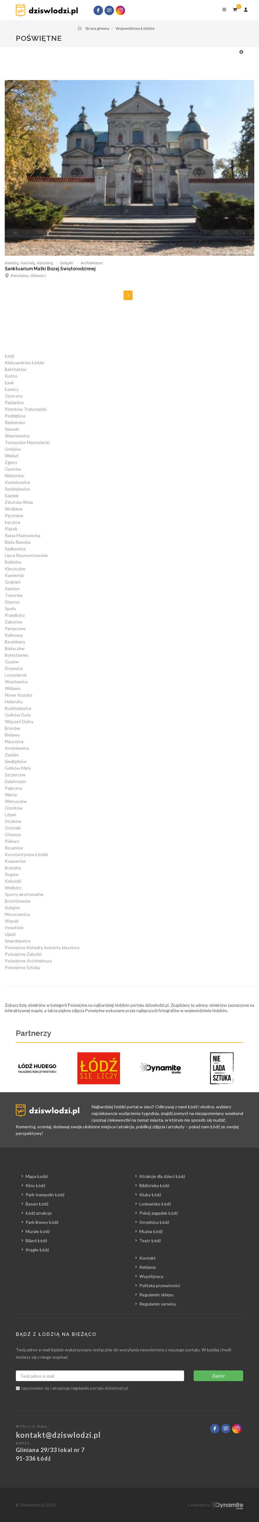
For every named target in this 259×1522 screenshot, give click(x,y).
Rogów (12, 874)
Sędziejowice (17, 489)
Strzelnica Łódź (154, 1222)
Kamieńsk (14, 575)
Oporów (13, 469)
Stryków (13, 821)
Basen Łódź (37, 1203)
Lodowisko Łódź (155, 1203)
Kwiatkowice (17, 482)
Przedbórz (15, 615)
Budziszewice (18, 708)
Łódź (9, 356)
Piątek (11, 528)
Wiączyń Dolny (19, 721)
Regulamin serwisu (157, 1303)
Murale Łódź (38, 1231)
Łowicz (11, 389)
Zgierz (11, 462)
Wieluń (12, 455)
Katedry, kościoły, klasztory (29, 262)
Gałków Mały (18, 768)
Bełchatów (16, 369)
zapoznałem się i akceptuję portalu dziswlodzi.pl (74, 1388)
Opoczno (14, 395)
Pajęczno (13, 788)
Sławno (12, 601)
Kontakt (147, 1258)
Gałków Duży (18, 714)
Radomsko (15, 422)
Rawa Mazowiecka (22, 535)
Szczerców (15, 774)
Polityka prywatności (159, 1285)
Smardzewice (18, 940)
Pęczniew (14, 515)
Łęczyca (12, 522)
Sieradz (12, 429)
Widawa (13, 688)
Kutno (11, 376)
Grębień (13, 582)
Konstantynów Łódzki (26, 854)
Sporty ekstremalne (24, 894)
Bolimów (13, 562)
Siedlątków (16, 761)
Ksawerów (15, 861)
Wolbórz (13, 887)
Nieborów (14, 475)
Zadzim (12, 754)
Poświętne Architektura (28, 960)
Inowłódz (14, 927)
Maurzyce (14, 741)
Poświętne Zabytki (23, 954)
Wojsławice (16, 681)
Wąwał (12, 921)
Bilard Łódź (36, 1240)
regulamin (80, 1388)
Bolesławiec (17, 655)
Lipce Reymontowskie (26, 555)
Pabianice (14, 402)
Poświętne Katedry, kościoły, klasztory (42, 947)
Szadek (12, 495)
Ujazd (10, 934)
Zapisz (218, 1375)
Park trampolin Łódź (45, 1194)
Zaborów (13, 621)
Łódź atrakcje (39, 1213)
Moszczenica (17, 914)
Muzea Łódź (151, 1231)
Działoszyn (15, 781)
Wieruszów (16, 801)
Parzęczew (15, 628)
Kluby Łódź (150, 1194)
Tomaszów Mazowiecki (27, 442)
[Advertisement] (126, 62)
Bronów (12, 728)
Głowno (13, 834)
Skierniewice (17, 435)
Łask (9, 382)
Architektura (92, 262)
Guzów (12, 661)
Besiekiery (15, 641)
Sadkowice (15, 548)
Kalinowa (14, 635)
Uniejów (13, 449)
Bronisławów (18, 901)
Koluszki (13, 881)
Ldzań (10, 814)
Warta (11, 794)
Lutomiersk (16, 675)
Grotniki (13, 827)
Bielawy (12, 734)
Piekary (12, 841)
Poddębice (15, 415)
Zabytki (67, 262)
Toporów (14, 595)
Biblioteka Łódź (154, 1185)
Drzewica (14, 668)
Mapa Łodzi (37, 1176)
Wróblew (14, 508)
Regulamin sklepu (156, 1294)
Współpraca (151, 1276)
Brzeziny (13, 867)
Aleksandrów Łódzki (24, 362)
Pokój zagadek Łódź (158, 1213)
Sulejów (12, 907)
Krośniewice (17, 748)
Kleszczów (15, 568)
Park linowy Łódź (42, 1222)
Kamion (12, 588)
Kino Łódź (35, 1185)
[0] (234, 8)
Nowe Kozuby (18, 695)
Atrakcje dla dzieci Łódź (162, 1176)
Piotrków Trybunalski (25, 409)
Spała (10, 608)
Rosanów (14, 847)
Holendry (14, 701)
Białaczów (15, 648)
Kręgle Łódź (37, 1249)
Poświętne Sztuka (22, 967)
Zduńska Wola (19, 502)
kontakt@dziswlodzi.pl (58, 1434)
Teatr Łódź (150, 1240)
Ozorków (14, 808)
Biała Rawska (18, 542)
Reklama (147, 1267)
